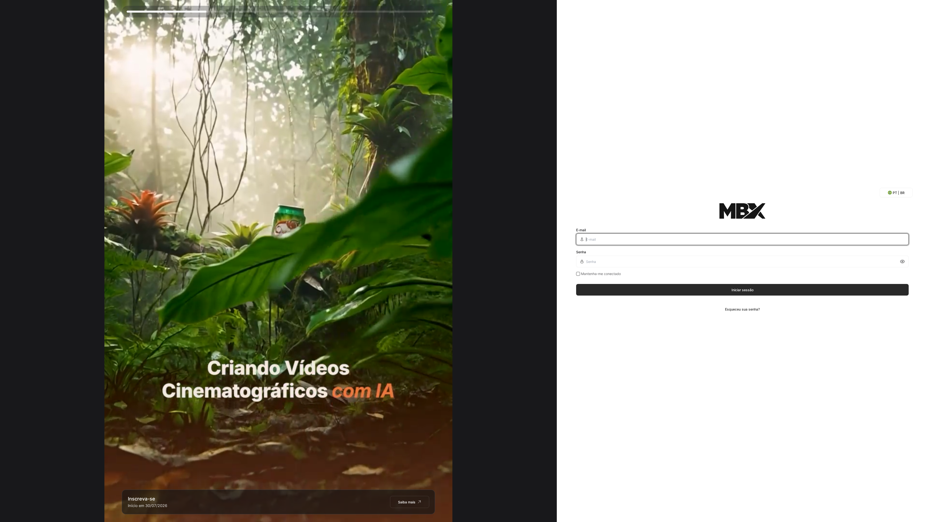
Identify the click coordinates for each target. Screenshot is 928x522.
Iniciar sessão (743, 290)
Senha (581, 252)
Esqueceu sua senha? (742, 309)
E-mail (581, 230)
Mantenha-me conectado (601, 274)
